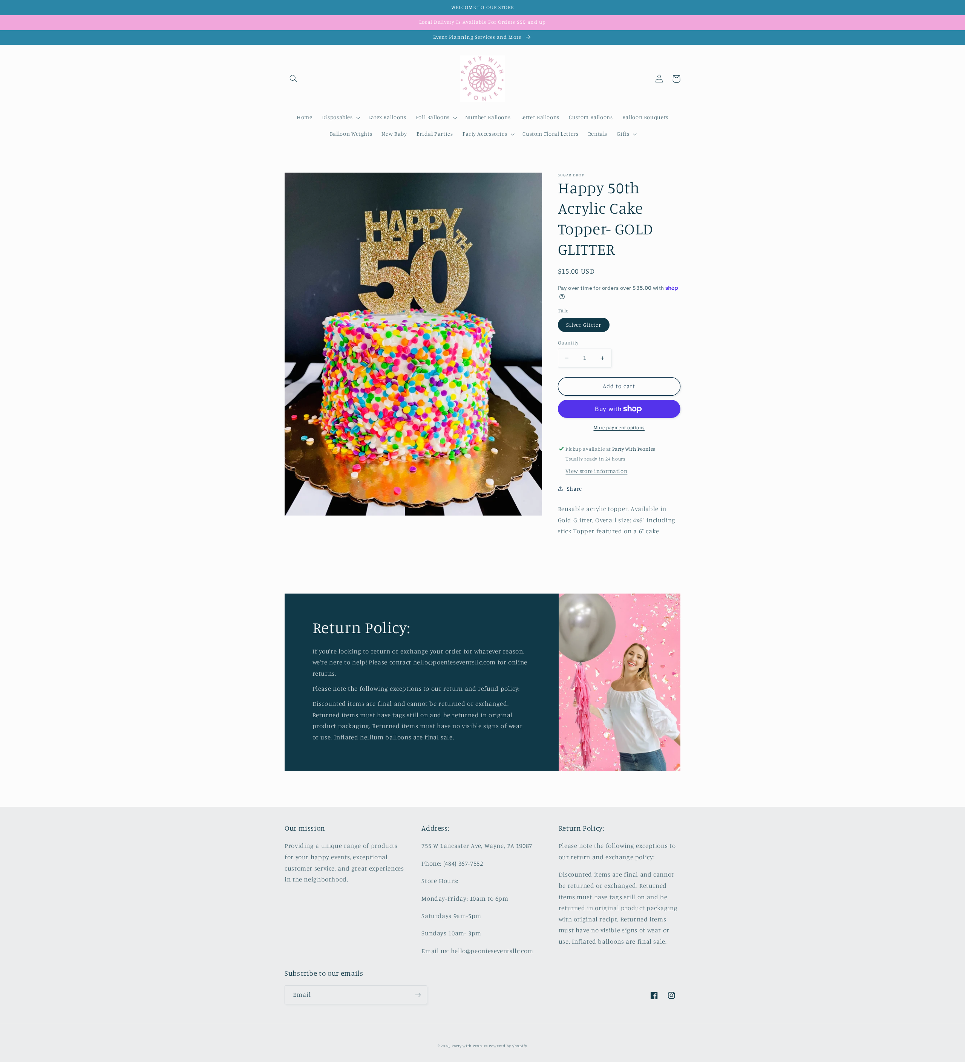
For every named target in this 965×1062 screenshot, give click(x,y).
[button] (293, 78)
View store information (596, 471)
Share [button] (574, 488)
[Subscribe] (418, 994)
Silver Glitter (584, 324)
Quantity (568, 343)
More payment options (619, 427)
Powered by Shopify (508, 1046)
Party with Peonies (470, 1046)
